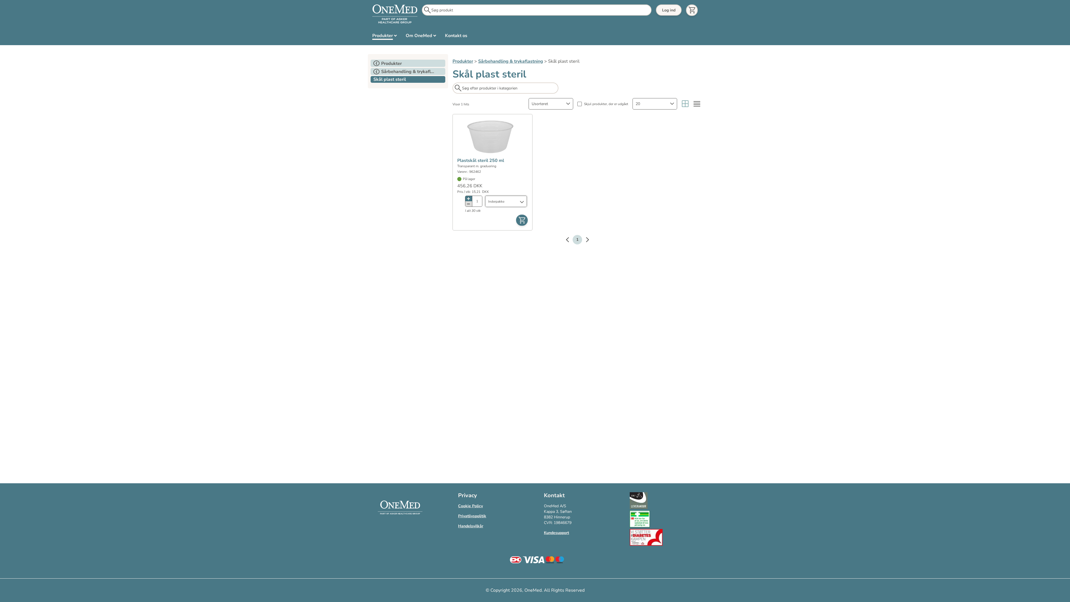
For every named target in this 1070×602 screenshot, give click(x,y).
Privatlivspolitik (472, 516)
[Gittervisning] (685, 104)
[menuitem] (384, 36)
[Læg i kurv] (522, 220)
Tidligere (570, 240)
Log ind (668, 10)
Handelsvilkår (470, 526)
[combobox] (551, 104)
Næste (584, 240)
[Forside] (394, 14)
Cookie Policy (470, 506)
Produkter (463, 61)
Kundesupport (556, 532)
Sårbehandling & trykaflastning (510, 61)
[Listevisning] (697, 104)
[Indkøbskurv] (692, 10)
